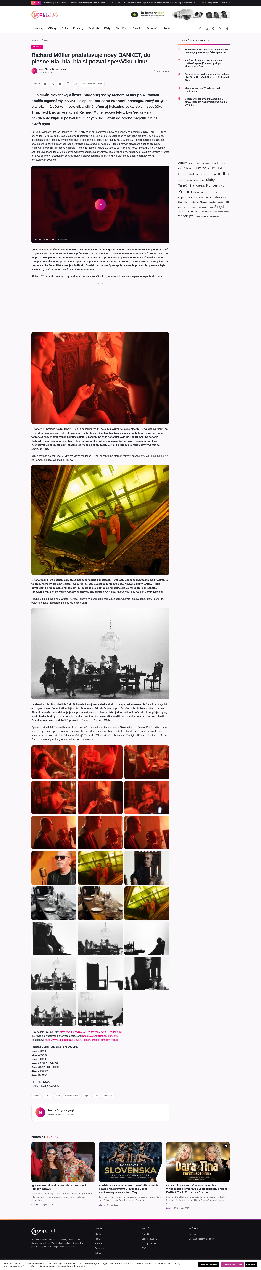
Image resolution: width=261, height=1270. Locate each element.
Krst (222, 186)
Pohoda (219, 202)
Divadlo (137, 28)
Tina (96, 1096)
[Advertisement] (100, 307)
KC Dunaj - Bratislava (191, 180)
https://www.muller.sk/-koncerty (100, 1036)
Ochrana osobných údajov (201, 1239)
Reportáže (152, 28)
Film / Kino (121, 28)
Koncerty (78, 28)
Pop (58, 1096)
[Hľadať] (200, 28)
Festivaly (94, 28)
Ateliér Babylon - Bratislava (199, 163)
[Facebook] (213, 28)
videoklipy (108, 1096)
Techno (207, 211)
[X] (53, 84)
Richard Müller (71, 1096)
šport (218, 216)
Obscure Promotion (208, 202)
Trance (214, 211)
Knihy (203, 186)
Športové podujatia (208, 216)
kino (202, 180)
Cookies (192, 1234)
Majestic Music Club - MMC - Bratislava (197, 197)
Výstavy (196, 216)
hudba (36, 1096)
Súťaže (98, 1253)
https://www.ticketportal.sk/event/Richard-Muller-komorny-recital (81, 1039)
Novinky (38, 28)
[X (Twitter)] (220, 28)
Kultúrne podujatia (203, 192)
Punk (180, 207)
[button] (100, 204)
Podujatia (99, 1243)
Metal (219, 197)
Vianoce (227, 212)
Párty (107, 28)
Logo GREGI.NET (150, 1239)
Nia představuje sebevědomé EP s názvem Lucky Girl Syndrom (180, 3)
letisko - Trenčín (221, 193)
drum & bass (184, 168)
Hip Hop (206, 174)
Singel (86, 1096)
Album (182, 162)
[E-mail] (75, 84)
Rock (194, 207)
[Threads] (227, 28)
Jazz (180, 180)
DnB (222, 163)
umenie (220, 212)
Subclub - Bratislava (188, 211)
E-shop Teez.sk (149, 1243)
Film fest (220, 168)
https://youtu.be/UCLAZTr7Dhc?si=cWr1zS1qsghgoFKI (91, 1032)
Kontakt (167, 28)
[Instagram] (207, 28)
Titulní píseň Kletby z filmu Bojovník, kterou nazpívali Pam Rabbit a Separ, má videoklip (100, 3)
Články (52, 28)
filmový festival (186, 174)
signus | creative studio (219, 1266)
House (213, 174)
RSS (144, 1248)
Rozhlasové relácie (206, 207)
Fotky (64, 28)
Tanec (201, 212)
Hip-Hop (198, 174)
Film (212, 168)
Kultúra (47, 1096)
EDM (194, 168)
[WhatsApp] (60, 84)
